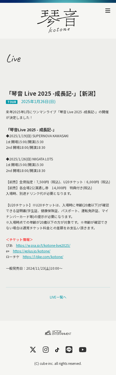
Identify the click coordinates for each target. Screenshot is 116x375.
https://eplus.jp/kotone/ (31, 250)
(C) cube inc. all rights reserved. (58, 363)
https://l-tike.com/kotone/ (43, 256)
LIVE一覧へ (58, 297)
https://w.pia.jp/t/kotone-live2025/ (43, 245)
